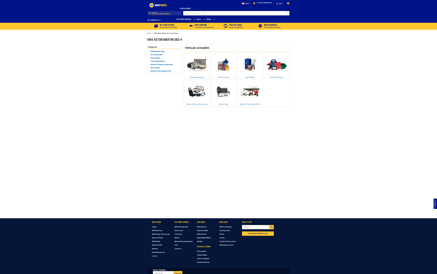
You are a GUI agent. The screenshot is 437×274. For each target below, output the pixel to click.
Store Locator (178, 230)
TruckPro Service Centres (227, 241)
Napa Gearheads (157, 238)
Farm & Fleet (155, 68)
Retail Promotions (202, 230)
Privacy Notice (201, 251)
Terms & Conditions (203, 258)
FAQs (176, 245)
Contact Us (177, 249)
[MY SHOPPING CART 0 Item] (288, 3)
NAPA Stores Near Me (181, 227)
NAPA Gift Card (201, 234)
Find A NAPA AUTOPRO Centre (258, 233)
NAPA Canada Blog (225, 227)
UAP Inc (221, 234)
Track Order (185, 8)
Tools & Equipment (157, 61)
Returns (176, 238)
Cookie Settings (202, 255)
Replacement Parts (157, 51)
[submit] (288, 13)
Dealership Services (158, 252)
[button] (245, 3)
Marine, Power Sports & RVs (160, 71)
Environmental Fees (203, 262)
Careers (154, 256)
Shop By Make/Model (204, 238)
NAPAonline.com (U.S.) (226, 245)
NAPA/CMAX (156, 241)
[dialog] (279, 3)
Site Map (199, 241)
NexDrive (155, 249)
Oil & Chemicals (156, 55)
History (154, 227)
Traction (222, 238)
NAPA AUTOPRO (157, 245)
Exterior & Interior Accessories (161, 64)
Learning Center (224, 230)
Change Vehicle (154, 12)
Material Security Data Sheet (183, 241)
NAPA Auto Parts (157, 230)
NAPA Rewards (201, 227)
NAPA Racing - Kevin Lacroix (161, 234)
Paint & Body (155, 58)
